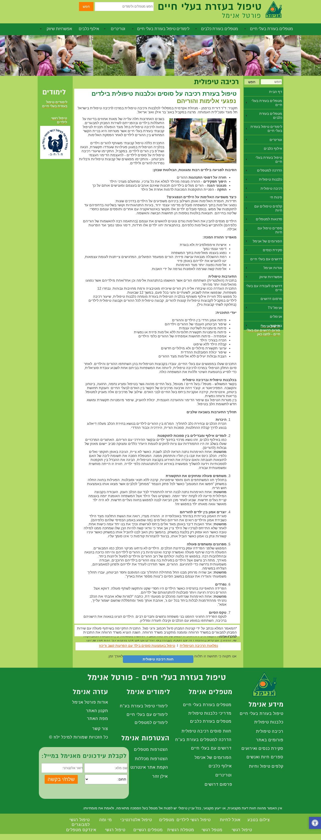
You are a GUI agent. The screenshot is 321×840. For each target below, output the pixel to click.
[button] (315, 823)
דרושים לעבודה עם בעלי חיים (264, 288)
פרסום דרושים (271, 299)
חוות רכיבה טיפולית (158, 659)
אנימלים (276, 316)
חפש (86, 7)
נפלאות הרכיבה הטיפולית (199, 646)
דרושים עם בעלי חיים (266, 259)
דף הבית (275, 92)
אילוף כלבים (89, 29)
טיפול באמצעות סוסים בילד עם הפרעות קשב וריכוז (137, 646)
